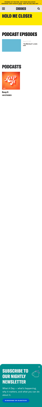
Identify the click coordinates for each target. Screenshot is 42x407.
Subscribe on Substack (16, 400)
